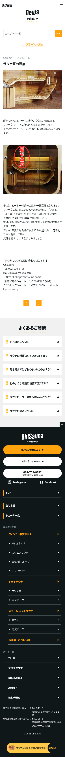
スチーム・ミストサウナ (21, 611)
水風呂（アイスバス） (19, 640)
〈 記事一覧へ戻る (32, 44)
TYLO (11, 658)
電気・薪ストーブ (20, 561)
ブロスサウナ (15, 668)
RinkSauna (15, 678)
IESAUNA (14, 697)
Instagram (19, 482)
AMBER (12, 687)
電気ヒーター (19, 600)
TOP (8, 493)
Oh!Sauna (7, 5)
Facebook (50, 482)
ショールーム (13, 515)
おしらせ (10, 505)
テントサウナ (18, 571)
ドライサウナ (16, 581)
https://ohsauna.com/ (28, 277)
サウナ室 (16, 591)
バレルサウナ (19, 543)
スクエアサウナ (20, 552)
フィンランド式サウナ (20, 534)
